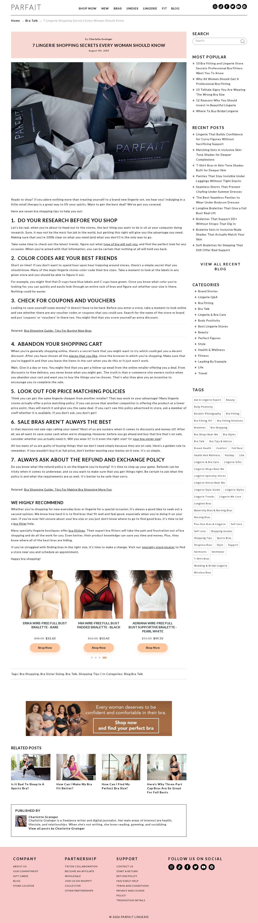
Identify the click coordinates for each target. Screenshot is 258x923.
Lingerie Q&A (208, 297)
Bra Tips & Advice (220, 441)
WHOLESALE (73, 876)
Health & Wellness (211, 349)
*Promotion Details (131, 900)
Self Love (200, 531)
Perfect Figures (209, 338)
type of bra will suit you (121, 244)
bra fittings (77, 530)
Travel (202, 373)
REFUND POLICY (127, 876)
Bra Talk (31, 20)
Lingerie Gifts (232, 462)
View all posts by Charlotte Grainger (57, 828)
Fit (164, 8)
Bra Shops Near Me (206, 434)
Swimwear (218, 551)
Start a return (127, 871)
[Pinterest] (244, 6)
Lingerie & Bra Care (212, 314)
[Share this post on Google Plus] (99, 187)
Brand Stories (208, 291)
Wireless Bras (202, 572)
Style (202, 344)
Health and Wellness (207, 455)
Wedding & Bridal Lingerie (210, 565)
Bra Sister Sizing (52, 674)
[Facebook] (226, 6)
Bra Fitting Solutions (230, 420)
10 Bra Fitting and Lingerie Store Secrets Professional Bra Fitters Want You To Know (219, 68)
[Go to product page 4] (104, 658)
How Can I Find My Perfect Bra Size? (116, 786)
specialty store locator (158, 547)
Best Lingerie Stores (213, 326)
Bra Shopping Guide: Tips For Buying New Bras (58, 330)
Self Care (236, 524)
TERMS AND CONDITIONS (133, 885)
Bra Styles (229, 434)
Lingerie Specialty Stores (210, 475)
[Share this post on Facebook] (83, 187)
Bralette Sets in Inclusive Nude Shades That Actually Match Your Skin (220, 234)
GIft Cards (20, 876)
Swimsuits (200, 551)
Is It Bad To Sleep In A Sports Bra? (27, 786)
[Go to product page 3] (100, 658)
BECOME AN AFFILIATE (79, 871)
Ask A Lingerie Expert (207, 399)
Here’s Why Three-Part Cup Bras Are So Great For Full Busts (164, 788)
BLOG (17, 880)
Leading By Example (212, 361)
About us (20, 866)
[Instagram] (215, 6)
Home (15, 20)
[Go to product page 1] (92, 658)
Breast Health (202, 448)
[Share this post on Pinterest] (106, 187)
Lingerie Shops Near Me (209, 468)
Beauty (203, 332)
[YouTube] (238, 6)
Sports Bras (224, 537)
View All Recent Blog (221, 266)
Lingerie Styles (234, 489)
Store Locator (23, 885)
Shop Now (88, 8)
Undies (132, 8)
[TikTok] (220, 6)
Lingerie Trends (204, 496)
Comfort (221, 448)
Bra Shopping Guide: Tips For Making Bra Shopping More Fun (68, 489)
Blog (175, 8)
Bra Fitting (205, 303)
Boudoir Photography (207, 413)
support (233, 544)
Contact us (125, 866)
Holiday (229, 455)
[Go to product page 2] (96, 658)
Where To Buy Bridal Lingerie (217, 111)
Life (201, 367)
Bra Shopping (29, 674)
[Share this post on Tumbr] (114, 187)
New (105, 8)
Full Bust (237, 448)
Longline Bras (202, 503)
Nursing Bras (202, 517)
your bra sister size (146, 438)
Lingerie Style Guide (207, 489)
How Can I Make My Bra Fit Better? (74, 786)
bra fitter (20, 523)
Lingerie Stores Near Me (209, 482)
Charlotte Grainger (100, 39)
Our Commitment (25, 871)
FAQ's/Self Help (127, 880)
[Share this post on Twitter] (91, 187)
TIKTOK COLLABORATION (81, 866)
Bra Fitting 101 (203, 420)
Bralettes (200, 427)
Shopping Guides (221, 531)
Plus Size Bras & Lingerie (210, 524)
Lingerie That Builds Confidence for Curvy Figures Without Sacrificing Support (219, 139)
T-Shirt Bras (201, 558)
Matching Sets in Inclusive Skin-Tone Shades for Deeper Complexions (219, 154)
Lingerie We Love (230, 496)
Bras (118, 8)
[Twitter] (232, 6)
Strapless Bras (203, 544)
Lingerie (150, 8)
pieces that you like (83, 355)
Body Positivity (209, 320)
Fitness (203, 355)
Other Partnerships (79, 890)
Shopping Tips (89, 674)
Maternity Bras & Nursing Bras (213, 510)
